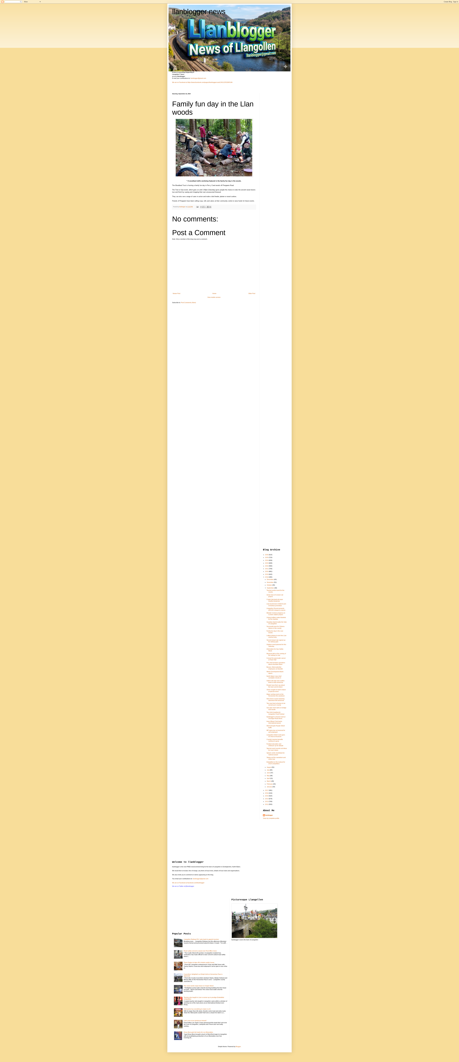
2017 (267, 790)
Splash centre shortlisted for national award (276, 753)
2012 (267, 804)
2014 (267, 799)
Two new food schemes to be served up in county (276, 704)
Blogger (238, 1046)
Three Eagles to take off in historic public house (199, 962)
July (268, 770)
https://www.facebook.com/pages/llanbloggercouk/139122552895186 (210, 82)
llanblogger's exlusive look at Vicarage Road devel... (276, 717)
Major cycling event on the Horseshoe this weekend (275, 695)
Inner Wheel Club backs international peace (274, 722)
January (269, 787)
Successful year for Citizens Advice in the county (275, 627)
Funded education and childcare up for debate (275, 744)
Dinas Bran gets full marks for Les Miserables (198, 1032)
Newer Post (176, 293)
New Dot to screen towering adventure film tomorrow (275, 699)
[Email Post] (197, 206)
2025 (267, 557)
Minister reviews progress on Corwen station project (276, 613)
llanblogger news (198, 12)
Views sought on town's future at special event (276, 690)
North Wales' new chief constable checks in (274, 677)
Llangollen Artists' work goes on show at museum (276, 735)
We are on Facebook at (179, 82)
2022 (267, 566)
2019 (267, 574)
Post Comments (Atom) (188, 302)
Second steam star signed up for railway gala (276, 641)
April (268, 778)
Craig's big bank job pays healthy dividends (275, 600)
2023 (267, 563)
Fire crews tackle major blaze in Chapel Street (198, 986)
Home (214, 293)
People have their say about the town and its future (276, 686)
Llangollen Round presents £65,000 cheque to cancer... (276, 609)
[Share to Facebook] (208, 207)
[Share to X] (206, 207)
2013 (267, 801)
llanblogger (269, 815)
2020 (267, 571)
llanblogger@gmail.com (198, 78)
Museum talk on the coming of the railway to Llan (276, 654)
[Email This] (201, 207)
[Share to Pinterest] (210, 207)
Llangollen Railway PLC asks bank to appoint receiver (201, 939)
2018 (267, 577)
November (270, 582)
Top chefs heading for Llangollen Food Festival (275, 713)
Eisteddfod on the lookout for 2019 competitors (276, 763)
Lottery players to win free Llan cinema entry (276, 636)
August (269, 767)
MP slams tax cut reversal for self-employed (276, 731)
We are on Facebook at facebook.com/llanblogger (188, 883)
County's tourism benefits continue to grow (275, 740)
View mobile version (214, 297)
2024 (267, 560)
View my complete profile (271, 818)
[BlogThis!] (203, 207)
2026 (267, 555)
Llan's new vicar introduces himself (195, 1020)
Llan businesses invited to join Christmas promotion (276, 604)
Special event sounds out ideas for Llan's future (277, 749)
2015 (267, 796)
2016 (267, 793)
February (270, 784)
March (269, 781)
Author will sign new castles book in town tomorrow (275, 681)
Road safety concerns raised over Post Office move (200, 951)
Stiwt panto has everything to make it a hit (197, 1009)
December (270, 579)
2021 (267, 569)
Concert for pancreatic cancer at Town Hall (276, 659)
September (270, 588)
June (268, 773)
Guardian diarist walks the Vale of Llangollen (277, 623)
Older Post (251, 293)
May (268, 776)
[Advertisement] (272, 129)
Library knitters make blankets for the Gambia (276, 618)
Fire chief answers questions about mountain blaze (276, 663)
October (269, 585)
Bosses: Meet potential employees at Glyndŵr (275, 668)
